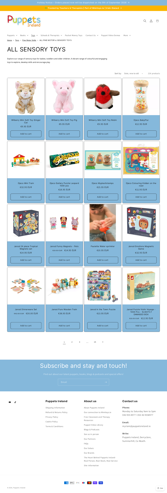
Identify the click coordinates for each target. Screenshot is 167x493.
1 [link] (64, 341)
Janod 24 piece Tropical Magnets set (26, 247)
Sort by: (118, 73)
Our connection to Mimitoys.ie (97, 412)
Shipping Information (55, 407)
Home (9, 40)
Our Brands (89, 453)
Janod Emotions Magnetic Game (141, 247)
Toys (17, 40)
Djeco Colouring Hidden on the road (141, 184)
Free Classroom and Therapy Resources (97, 419)
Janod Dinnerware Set (26, 309)
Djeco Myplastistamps (103, 183)
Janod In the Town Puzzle (103, 309)
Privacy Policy (52, 417)
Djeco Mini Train (26, 183)
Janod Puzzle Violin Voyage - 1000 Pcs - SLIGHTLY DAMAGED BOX (141, 312)
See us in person (91, 434)
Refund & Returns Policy (56, 412)
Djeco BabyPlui (141, 120)
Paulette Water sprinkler (103, 246)
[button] (12, 35)
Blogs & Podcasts (91, 429)
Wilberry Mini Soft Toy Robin (103, 120)
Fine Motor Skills (29, 40)
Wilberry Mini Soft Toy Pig (64, 120)
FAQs (86, 443)
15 (95, 342)
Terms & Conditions (54, 426)
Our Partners (90, 439)
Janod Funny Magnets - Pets (64, 246)
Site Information (91, 465)
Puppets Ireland (19, 488)
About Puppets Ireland (94, 407)
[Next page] (103, 342)
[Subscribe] (106, 382)
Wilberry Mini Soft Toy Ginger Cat (25, 121)
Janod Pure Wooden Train (64, 309)
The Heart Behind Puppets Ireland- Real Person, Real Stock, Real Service (101, 459)
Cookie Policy (52, 421)
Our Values (89, 448)
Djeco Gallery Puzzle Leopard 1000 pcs (64, 184)
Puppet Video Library (93, 425)
